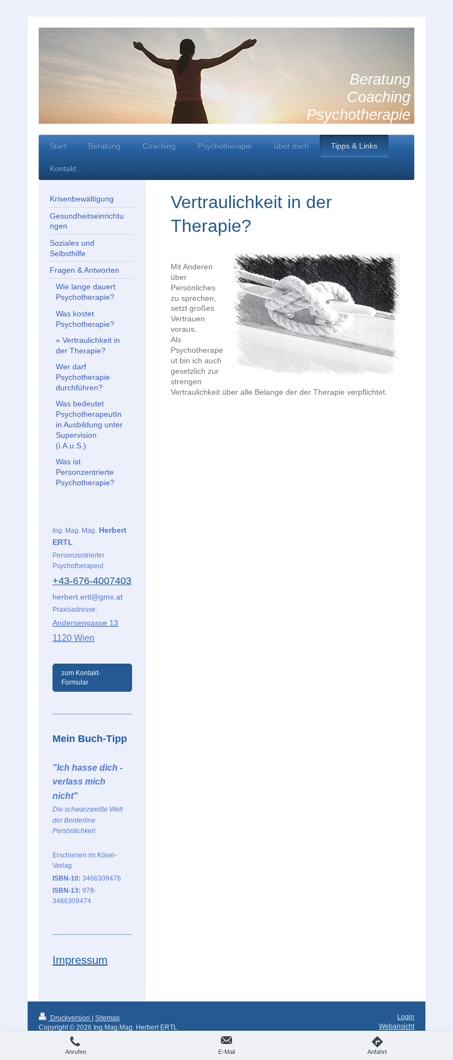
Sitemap (107, 1018)
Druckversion (70, 1018)
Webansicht (396, 1026)
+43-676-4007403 (91, 580)
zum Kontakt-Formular (81, 677)
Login (405, 1017)
